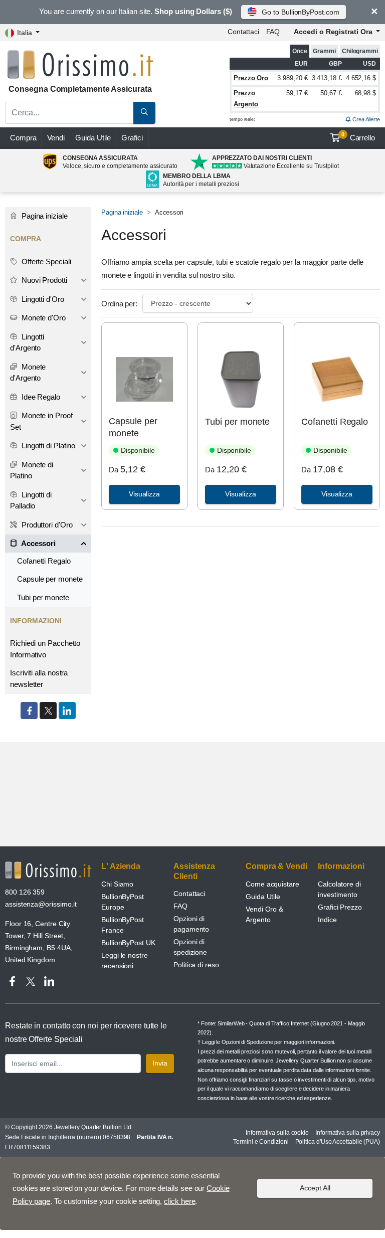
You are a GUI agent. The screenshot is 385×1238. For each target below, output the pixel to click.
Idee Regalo (40, 397)
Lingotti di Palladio (31, 500)
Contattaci (243, 32)
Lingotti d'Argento (27, 342)
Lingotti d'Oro (42, 299)
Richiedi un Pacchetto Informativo (45, 649)
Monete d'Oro (43, 317)
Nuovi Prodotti (43, 280)
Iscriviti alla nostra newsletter (39, 678)
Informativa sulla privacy (347, 1132)
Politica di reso (196, 965)
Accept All (315, 1188)
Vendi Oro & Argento (264, 914)
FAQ (273, 32)
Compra (23, 137)
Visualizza (144, 494)
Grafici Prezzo (340, 907)
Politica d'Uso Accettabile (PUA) (337, 1141)
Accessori (38, 543)
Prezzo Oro (251, 78)
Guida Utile (93, 137)
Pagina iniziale (122, 212)
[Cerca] (144, 113)
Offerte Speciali (45, 261)
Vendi (56, 137)
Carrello (358, 136)
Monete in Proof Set (41, 421)
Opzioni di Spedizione (247, 1042)
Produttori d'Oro (46, 524)
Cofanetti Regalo (334, 422)
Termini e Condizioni (260, 1141)
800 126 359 (25, 892)
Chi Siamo (117, 884)
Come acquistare (272, 884)
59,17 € (296, 93)
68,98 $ (365, 93)
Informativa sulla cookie (277, 1132)
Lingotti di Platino (47, 445)
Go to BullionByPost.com (300, 12)
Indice (327, 920)
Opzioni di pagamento (191, 924)
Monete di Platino (31, 470)
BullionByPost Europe (122, 902)
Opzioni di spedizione (190, 947)
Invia (159, 1063)
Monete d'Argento (28, 373)
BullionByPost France (122, 925)
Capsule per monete (133, 427)
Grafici (131, 137)
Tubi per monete (237, 422)
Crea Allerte (365, 119)
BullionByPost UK (128, 943)
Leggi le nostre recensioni (124, 960)
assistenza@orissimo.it (41, 904)
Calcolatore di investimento (339, 889)
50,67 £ (330, 93)
